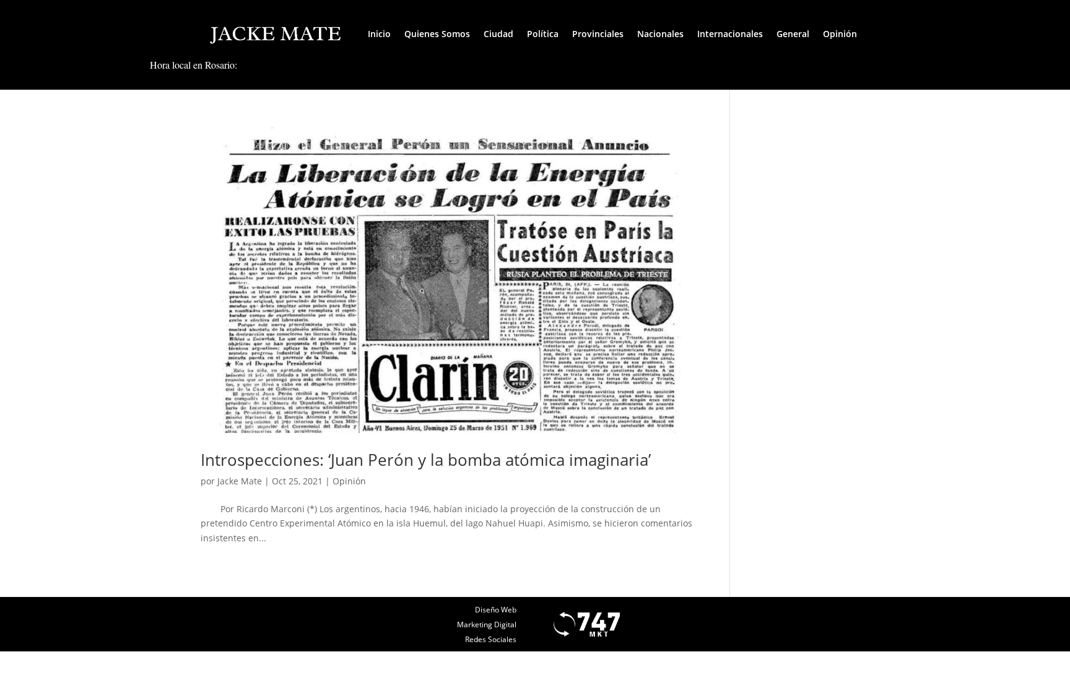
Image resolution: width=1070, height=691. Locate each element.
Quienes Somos (437, 34)
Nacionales (660, 34)
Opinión (840, 34)
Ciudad (498, 34)
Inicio (379, 34)
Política (543, 34)
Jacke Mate (239, 481)
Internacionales (730, 34)
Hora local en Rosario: (193, 64)
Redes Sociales (490, 639)
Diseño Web (495, 609)
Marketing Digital (486, 624)
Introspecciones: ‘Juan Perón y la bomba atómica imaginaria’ (426, 460)
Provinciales (598, 34)
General (792, 34)
